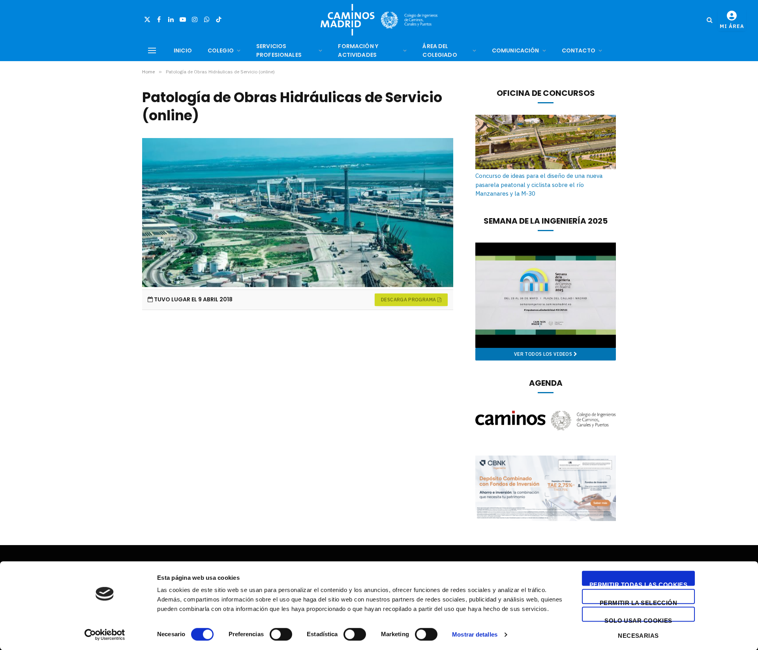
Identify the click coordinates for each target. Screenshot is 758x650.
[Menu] (152, 51)
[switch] (281, 634)
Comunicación (515, 50)
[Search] (709, 20)
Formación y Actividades (358, 50)
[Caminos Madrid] (379, 19)
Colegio (221, 50)
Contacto (578, 50)
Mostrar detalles (474, 634)
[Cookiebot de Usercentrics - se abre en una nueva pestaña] (104, 635)
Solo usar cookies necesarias (638, 619)
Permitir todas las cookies (638, 583)
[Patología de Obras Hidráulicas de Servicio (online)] (297, 213)
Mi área (732, 26)
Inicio (183, 50)
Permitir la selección (638, 602)
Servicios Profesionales (279, 50)
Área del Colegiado (439, 50)
